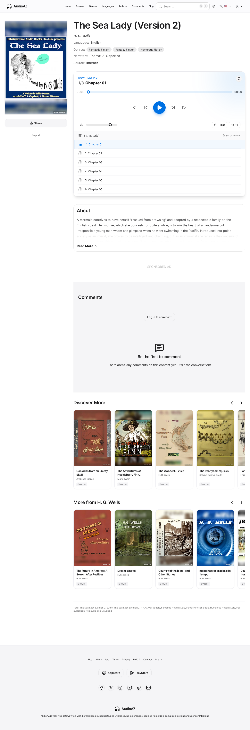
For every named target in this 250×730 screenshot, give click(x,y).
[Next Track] (184, 108)
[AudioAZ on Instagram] (120, 688)
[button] (225, 6)
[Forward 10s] (173, 108)
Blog (151, 6)
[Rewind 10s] (146, 108)
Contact (147, 659)
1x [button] (232, 124)
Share (38, 123)
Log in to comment (159, 317)
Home (68, 6)
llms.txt (158, 659)
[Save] (239, 79)
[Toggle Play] (159, 107)
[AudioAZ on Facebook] (101, 688)
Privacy (126, 659)
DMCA (136, 659)
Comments (138, 6)
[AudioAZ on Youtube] (130, 688)
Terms (115, 659)
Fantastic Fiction (99, 49)
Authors (123, 6)
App (107, 659)
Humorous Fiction (151, 49)
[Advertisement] (159, 266)
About (99, 659)
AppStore (114, 672)
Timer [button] (221, 124)
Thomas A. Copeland (105, 56)
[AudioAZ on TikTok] (139, 688)
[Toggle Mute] (81, 125)
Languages (108, 6)
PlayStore (142, 672)
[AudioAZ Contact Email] (148, 688)
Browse (80, 6)
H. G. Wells (81, 35)
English (95, 42)
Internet (92, 63)
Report (36, 135)
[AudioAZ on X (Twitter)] (111, 688)
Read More (85, 246)
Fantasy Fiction (124, 49)
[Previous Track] (135, 108)
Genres (93, 6)
